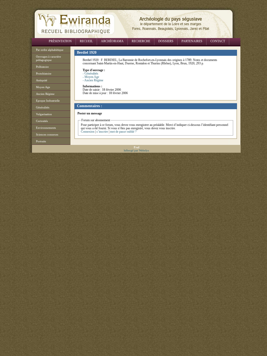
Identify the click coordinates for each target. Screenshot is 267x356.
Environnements (46, 127)
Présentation (60, 41)
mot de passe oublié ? (123, 131)
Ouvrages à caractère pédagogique (48, 58)
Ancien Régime (45, 93)
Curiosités (42, 120)
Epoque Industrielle (48, 100)
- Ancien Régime (93, 80)
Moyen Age (43, 87)
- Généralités (90, 73)
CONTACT (217, 41)
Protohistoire (43, 73)
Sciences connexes (47, 134)
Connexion (87, 131)
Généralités (42, 107)
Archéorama (112, 41)
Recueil (86, 41)
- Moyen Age (91, 77)
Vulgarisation (44, 114)
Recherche (141, 41)
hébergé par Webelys (136, 150)
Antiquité (41, 80)
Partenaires (191, 41)
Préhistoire (42, 66)
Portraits (41, 141)
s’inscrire (102, 131)
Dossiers (165, 41)
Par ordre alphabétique (49, 49)
